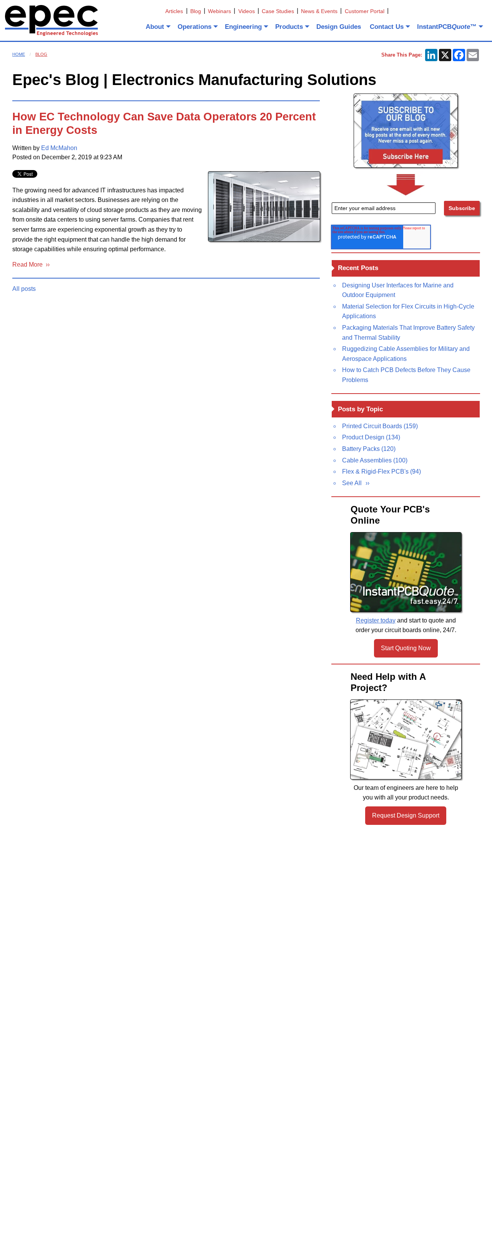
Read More (29, 264)
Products (289, 26)
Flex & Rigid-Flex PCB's (381, 471)
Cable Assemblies (374, 460)
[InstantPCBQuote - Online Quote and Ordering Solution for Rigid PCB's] (406, 572)
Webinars (219, 11)
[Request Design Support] (406, 739)
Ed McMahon (59, 148)
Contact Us (387, 26)
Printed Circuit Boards (380, 426)
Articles (174, 11)
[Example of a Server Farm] (264, 207)
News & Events (319, 11)
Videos (246, 11)
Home (18, 54)
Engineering (243, 26)
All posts (24, 288)
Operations (194, 26)
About (155, 26)
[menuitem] (157, 26)
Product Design (371, 437)
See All (352, 483)
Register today (376, 620)
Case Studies (278, 11)
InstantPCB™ (447, 26)
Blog (195, 11)
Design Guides (338, 26)
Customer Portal (364, 11)
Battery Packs (369, 449)
